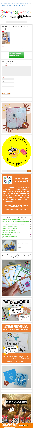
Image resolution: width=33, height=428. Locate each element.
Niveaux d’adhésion (22, 7)
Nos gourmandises (18, 3)
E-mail (3, 81)
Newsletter (15, 7)
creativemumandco (27, 48)
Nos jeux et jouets (23, 3)
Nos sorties (28, 3)
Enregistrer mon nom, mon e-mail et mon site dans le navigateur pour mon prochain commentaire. (16, 90)
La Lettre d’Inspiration (4, 7)
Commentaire (4, 65)
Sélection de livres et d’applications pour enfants (8, 5)
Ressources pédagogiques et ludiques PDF (21, 5)
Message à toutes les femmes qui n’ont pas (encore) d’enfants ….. (15, 55)
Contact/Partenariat (10, 7)
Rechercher (3, 169)
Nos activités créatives (4, 3)
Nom (3, 77)
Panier (18, 7)
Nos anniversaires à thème (11, 3)
